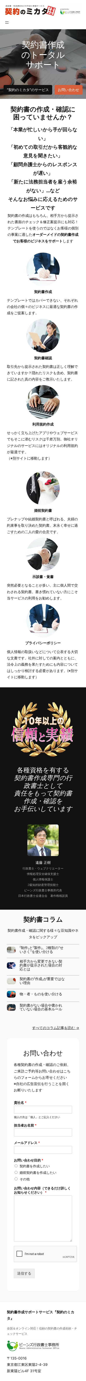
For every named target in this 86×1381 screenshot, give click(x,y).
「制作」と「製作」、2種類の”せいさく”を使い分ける (41, 950)
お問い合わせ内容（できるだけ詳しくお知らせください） (42, 1190)
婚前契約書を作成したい (38, 1172)
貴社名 (20, 1102)
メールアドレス (27, 1143)
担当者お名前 (25, 1125)
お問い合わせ (68, 90)
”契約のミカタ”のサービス (28, 90)
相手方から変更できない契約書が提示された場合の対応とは (41, 965)
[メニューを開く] (6, 22)
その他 (25, 1179)
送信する (24, 1273)
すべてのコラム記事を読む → (55, 1028)
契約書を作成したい (35, 1166)
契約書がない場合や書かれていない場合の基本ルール (41, 1007)
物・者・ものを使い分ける (41, 994)
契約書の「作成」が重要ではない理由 (42, 981)
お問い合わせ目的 (28, 1160)
